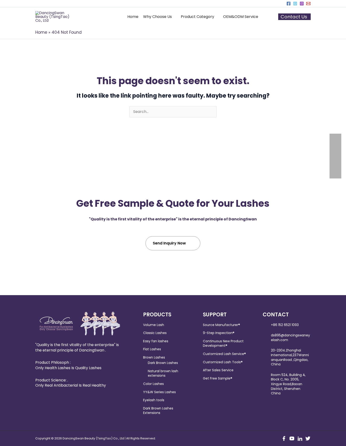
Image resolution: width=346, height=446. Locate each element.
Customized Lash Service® (224, 353)
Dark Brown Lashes (163, 362)
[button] (159, 16)
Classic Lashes (155, 332)
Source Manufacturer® (221, 324)
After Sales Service (218, 370)
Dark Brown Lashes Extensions (158, 410)
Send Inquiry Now (169, 243)
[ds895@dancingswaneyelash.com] (308, 3)
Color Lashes (153, 383)
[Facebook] (288, 3)
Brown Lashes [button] (154, 357)
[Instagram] (301, 3)
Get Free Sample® (217, 378)
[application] (174, 17)
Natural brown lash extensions (163, 373)
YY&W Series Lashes (159, 392)
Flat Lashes (152, 349)
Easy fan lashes (155, 341)
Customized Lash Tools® (223, 362)
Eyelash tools (153, 400)
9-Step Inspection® (218, 332)
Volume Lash (153, 324)
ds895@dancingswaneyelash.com (290, 337)
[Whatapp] (295, 3)
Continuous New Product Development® (223, 343)
